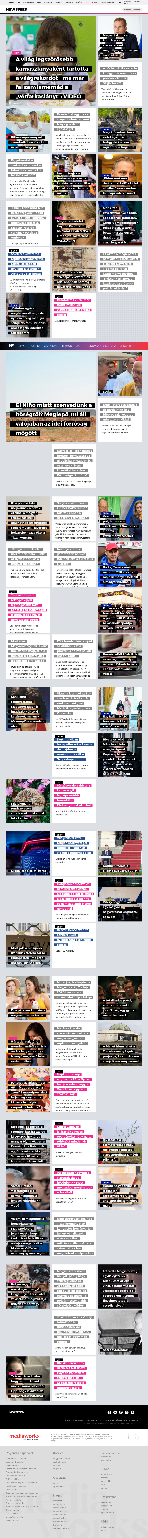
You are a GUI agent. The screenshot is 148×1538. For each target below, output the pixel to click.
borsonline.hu (107, 1474)
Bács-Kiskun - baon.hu (16, 1458)
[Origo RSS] (132, 1412)
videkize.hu (106, 1456)
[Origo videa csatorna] (126, 1412)
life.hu (103, 1484)
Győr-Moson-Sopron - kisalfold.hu (21, 1482)
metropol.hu (106, 1481)
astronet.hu (58, 1501)
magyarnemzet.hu (61, 1458)
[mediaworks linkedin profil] (136, 1437)
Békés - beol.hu (13, 1465)
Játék (119, 2)
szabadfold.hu (59, 1462)
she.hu (104, 1488)
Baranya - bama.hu (14, 1462)
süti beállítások (111, 1420)
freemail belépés (132, 9)
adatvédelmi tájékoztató (74, 1420)
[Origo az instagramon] (121, 1412)
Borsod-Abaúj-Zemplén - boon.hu (21, 1469)
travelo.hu (57, 1525)
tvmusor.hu (106, 1460)
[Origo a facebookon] (109, 1412)
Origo (11, 2)
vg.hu (55, 1483)
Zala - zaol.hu (12, 1520)
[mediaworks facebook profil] (128, 1437)
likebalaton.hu (59, 1514)
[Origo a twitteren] (115, 1412)
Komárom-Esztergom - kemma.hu (21, 1496)
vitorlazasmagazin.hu (110, 1453)
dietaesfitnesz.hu (61, 1528)
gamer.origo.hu (60, 1511)
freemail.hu (106, 1502)
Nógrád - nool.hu (13, 1500)
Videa (39, 2)
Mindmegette (28, 2)
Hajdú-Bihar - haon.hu (16, 1486)
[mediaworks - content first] (24, 1437)
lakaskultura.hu (60, 1507)
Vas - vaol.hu (12, 1513)
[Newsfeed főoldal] (16, 1412)
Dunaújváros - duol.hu (16, 1475)
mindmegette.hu (60, 1521)
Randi (96, 2)
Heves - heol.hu (13, 1489)
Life (18, 2)
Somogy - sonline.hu (15, 1503)
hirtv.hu (56, 1465)
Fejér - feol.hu (12, 1479)
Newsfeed (48, 2)
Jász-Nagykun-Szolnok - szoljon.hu (22, 1493)
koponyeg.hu (106, 1506)
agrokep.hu (58, 1486)
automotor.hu (59, 1504)
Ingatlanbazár (107, 2)
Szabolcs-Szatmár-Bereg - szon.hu (22, 1506)
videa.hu (104, 1509)
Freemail (59, 2)
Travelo (69, 2)
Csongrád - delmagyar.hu (17, 1472)
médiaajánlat (134, 1420)
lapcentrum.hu (107, 1513)
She (87, 2)
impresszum (122, 1420)
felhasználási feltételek (94, 1420)
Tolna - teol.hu (12, 1510)
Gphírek (79, 2)
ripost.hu (105, 1478)
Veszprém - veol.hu (14, 1517)
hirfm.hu (104, 1530)
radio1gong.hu (107, 1527)
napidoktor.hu (59, 1518)
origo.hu (57, 1469)
